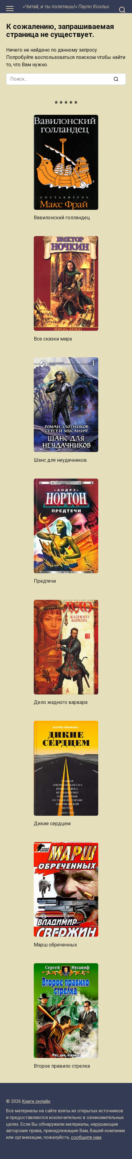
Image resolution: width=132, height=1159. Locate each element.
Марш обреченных (55, 944)
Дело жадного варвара (60, 702)
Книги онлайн (36, 1101)
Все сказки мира (53, 338)
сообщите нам (86, 1137)
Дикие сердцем (52, 823)
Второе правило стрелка (62, 1066)
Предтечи (45, 581)
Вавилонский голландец (62, 218)
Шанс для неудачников (60, 460)
